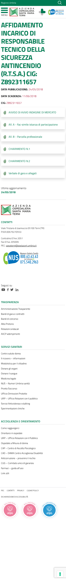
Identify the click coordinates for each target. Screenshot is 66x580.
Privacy (20, 490)
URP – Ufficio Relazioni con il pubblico (19, 398)
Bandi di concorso (9, 319)
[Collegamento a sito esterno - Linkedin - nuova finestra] (17, 289)
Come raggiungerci (10, 428)
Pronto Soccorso (9, 388)
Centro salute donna (11, 353)
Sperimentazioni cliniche (13, 408)
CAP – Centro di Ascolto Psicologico (18, 448)
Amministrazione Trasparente (15, 309)
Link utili (5, 473)
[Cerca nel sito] (60, 2)
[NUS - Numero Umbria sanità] (56, 12)
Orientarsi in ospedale (11, 433)
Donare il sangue (9, 373)
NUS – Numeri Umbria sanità (15, 383)
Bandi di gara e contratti (12, 314)
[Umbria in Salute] (44, 12)
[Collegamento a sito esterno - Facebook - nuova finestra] (8, 289)
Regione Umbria (8, 2)
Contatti (11, 490)
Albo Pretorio (7, 324)
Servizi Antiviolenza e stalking (15, 403)
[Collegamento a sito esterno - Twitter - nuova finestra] (12, 289)
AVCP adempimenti (10, 334)
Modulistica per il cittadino (14, 363)
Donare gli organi (9, 368)
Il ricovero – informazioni (13, 358)
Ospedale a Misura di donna (14, 443)
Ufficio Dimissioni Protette (14, 393)
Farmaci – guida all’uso (12, 468)
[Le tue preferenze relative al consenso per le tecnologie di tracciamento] (60, 574)
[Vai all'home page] (21, 12)
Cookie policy (33, 490)
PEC (2, 490)
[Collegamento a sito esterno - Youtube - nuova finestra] (4, 289)
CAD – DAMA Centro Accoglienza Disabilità (22, 453)
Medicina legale (8, 378)
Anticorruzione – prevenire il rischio (18, 458)
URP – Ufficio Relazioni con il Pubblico (19, 438)
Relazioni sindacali (10, 329)
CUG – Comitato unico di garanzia (17, 463)
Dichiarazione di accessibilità (14, 496)
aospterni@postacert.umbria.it (21, 245)
